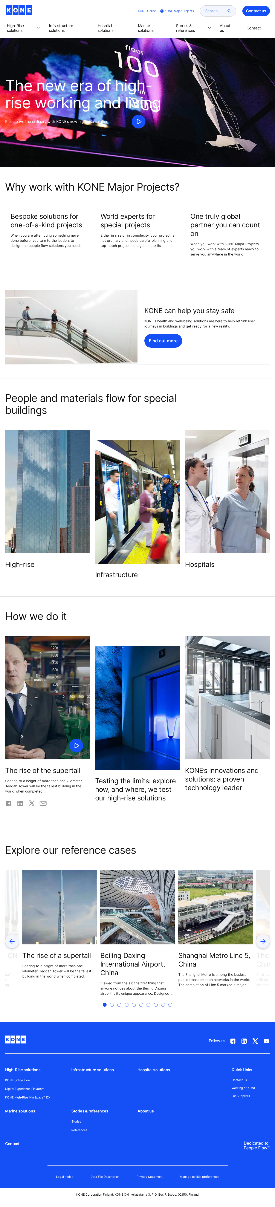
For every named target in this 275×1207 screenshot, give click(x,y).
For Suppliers (241, 1096)
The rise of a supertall (56, 955)
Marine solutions (20, 1111)
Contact (12, 1143)
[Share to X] (31, 802)
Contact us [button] (256, 11)
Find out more (163, 340)
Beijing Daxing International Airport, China (132, 964)
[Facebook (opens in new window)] (232, 1040)
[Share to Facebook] (8, 802)
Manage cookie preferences (199, 1176)
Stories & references (89, 1111)
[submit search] (229, 11)
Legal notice (64, 1176)
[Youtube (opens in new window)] (266, 1040)
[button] (24, 28)
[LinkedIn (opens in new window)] (244, 1040)
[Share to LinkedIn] (20, 802)
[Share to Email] (43, 802)
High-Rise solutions (22, 1070)
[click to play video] (138, 122)
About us (146, 1111)
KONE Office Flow (17, 1080)
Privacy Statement (150, 1176)
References (79, 1130)
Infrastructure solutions (92, 1070)
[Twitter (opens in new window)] (255, 1040)
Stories (76, 1121)
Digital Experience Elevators (24, 1089)
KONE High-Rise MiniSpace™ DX (27, 1097)
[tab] (105, 1010)
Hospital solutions (154, 1070)
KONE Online (147, 11)
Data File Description (104, 1176)
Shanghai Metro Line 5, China (214, 959)
